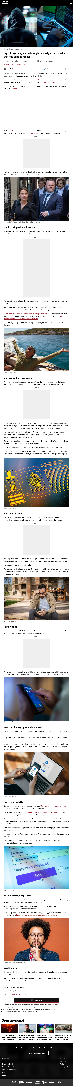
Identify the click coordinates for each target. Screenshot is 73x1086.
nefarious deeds (50, 82)
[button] (68, 69)
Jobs (3, 1072)
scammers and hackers (35, 80)
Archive (62, 1058)
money (15, 89)
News (11, 49)
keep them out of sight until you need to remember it (36, 915)
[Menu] (70, 3)
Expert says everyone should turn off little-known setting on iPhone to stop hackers (26, 1007)
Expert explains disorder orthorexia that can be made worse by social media (24, 1011)
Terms (4, 1061)
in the (12, 131)
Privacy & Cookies (8, 1064)
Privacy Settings (65, 1067)
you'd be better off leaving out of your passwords (39, 812)
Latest (4, 1075)
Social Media (13, 994)
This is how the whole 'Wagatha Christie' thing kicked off (25, 314)
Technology (18, 49)
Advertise (5, 1058)
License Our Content (9, 1067)
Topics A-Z (63, 1061)
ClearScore (24, 131)
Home (6, 49)
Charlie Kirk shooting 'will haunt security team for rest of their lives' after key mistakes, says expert (30, 1004)
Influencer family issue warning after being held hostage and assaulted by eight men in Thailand (30, 1009)
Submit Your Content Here (36, 1053)
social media (35, 133)
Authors (62, 1064)
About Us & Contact (9, 1070)
